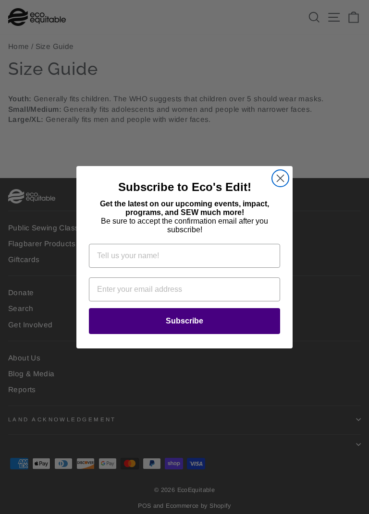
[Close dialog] (280, 178)
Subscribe (184, 321)
